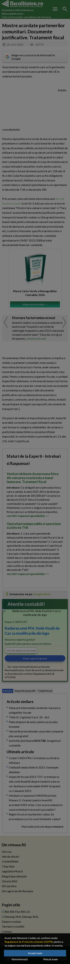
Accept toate (35, 953)
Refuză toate (50, 959)
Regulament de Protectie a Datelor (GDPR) (28, 941)
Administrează (19, 959)
